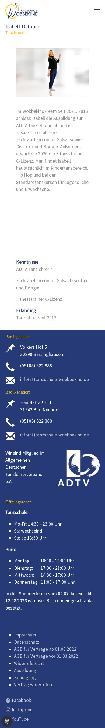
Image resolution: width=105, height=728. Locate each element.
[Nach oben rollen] (92, 715)
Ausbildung (25, 670)
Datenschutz (26, 642)
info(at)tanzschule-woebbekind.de (54, 379)
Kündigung (25, 678)
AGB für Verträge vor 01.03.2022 (46, 656)
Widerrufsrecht (29, 663)
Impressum (25, 635)
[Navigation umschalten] (97, 9)
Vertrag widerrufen (33, 685)
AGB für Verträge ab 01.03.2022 (45, 649)
